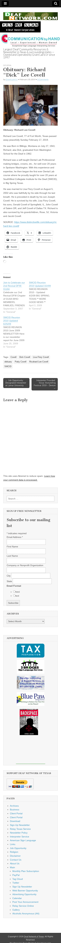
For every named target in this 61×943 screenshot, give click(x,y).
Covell (13, 357)
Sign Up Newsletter (22, 886)
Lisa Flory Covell (41, 357)
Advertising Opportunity (24, 894)
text (17, 595)
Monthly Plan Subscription (25, 871)
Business (14, 809)
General (7, 65)
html (17, 592)
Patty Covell (20, 362)
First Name (12, 546)
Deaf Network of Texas (34, 937)
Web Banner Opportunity (25, 890)
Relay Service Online (23, 906)
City (9, 575)
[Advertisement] (30, 751)
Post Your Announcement (25, 902)
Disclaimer (15, 856)
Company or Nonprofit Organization (25, 565)
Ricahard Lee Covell (38, 362)
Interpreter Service (19, 836)
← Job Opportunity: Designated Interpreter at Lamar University (15, 383)
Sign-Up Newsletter (20, 825)
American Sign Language (23, 840)
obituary (8, 362)
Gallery (16, 909)
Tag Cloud (17, 879)
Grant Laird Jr (12, 79)
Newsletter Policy (18, 832)
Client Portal (16, 813)
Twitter (15, 882)
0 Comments (42, 79)
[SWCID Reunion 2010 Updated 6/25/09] (16, 332)
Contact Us (15, 859)
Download (15, 821)
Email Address (15, 537)
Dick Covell (24, 357)
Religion (14, 852)
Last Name (12, 556)
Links (12, 844)
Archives (14, 805)
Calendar (17, 898)
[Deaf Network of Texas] (30, 14)
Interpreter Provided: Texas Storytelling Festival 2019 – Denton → (45, 384)
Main (12, 867)
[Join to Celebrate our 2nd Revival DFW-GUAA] (16, 297)
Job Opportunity (18, 848)
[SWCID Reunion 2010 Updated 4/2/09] (42, 295)
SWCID (7, 366)
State (10, 581)
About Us (14, 863)
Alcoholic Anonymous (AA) (25, 913)
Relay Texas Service (20, 829)
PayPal (16, 875)
